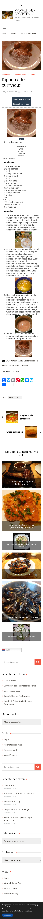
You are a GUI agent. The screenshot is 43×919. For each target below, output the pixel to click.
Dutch (7, 650)
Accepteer (7, 915)
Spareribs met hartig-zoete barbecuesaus (21, 482)
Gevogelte (6, 74)
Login (6, 739)
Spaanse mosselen (21, 574)
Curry (12, 397)
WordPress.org (11, 755)
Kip (19, 397)
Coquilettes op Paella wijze (17, 696)
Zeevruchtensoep (12, 691)
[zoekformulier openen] (21, 5)
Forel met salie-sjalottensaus (21, 636)
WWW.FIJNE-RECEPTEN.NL (25, 12)
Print (21, 139)
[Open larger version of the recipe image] (21, 109)
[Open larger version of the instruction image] (23, 232)
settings (28, 911)
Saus (33, 74)
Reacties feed (10, 750)
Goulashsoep (10, 680)
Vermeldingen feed (13, 744)
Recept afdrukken (21, 104)
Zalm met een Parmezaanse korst (20, 685)
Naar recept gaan (21, 99)
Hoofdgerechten (20, 74)
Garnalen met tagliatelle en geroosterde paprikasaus (21, 526)
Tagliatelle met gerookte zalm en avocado (21, 545)
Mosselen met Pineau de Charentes (21, 617)
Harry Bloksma (8, 92)
